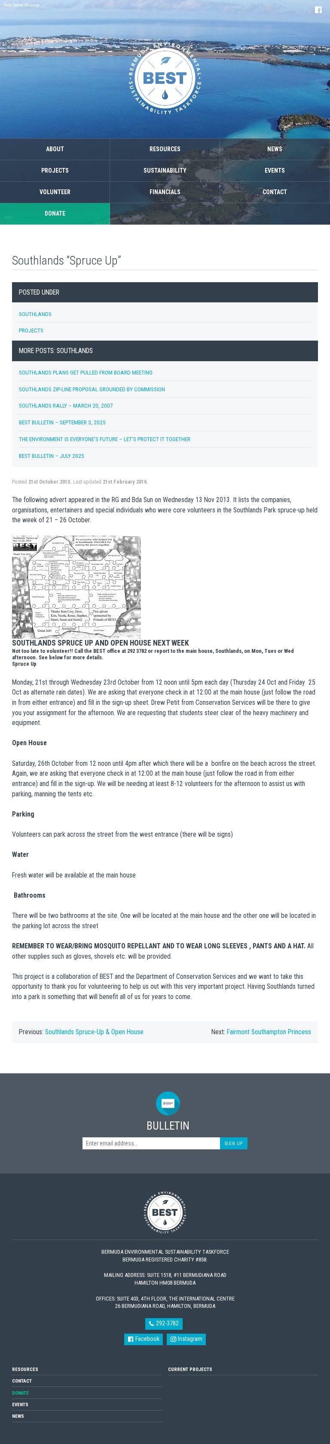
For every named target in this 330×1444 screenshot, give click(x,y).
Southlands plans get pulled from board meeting (86, 372)
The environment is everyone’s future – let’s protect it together (104, 439)
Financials (165, 192)
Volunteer (55, 192)
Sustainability (165, 170)
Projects (55, 170)
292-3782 (167, 1323)
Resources (165, 149)
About (55, 149)
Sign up (234, 1143)
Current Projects (190, 1369)
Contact (275, 192)
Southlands (35, 314)
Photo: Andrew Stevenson (21, 5)
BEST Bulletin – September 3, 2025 (62, 422)
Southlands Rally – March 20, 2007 (66, 405)
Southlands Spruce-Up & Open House (94, 1032)
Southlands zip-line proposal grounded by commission (92, 389)
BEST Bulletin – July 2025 (51, 456)
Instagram (189, 1338)
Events (275, 170)
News (274, 149)
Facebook (146, 1338)
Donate (55, 213)
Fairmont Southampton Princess (269, 1032)
